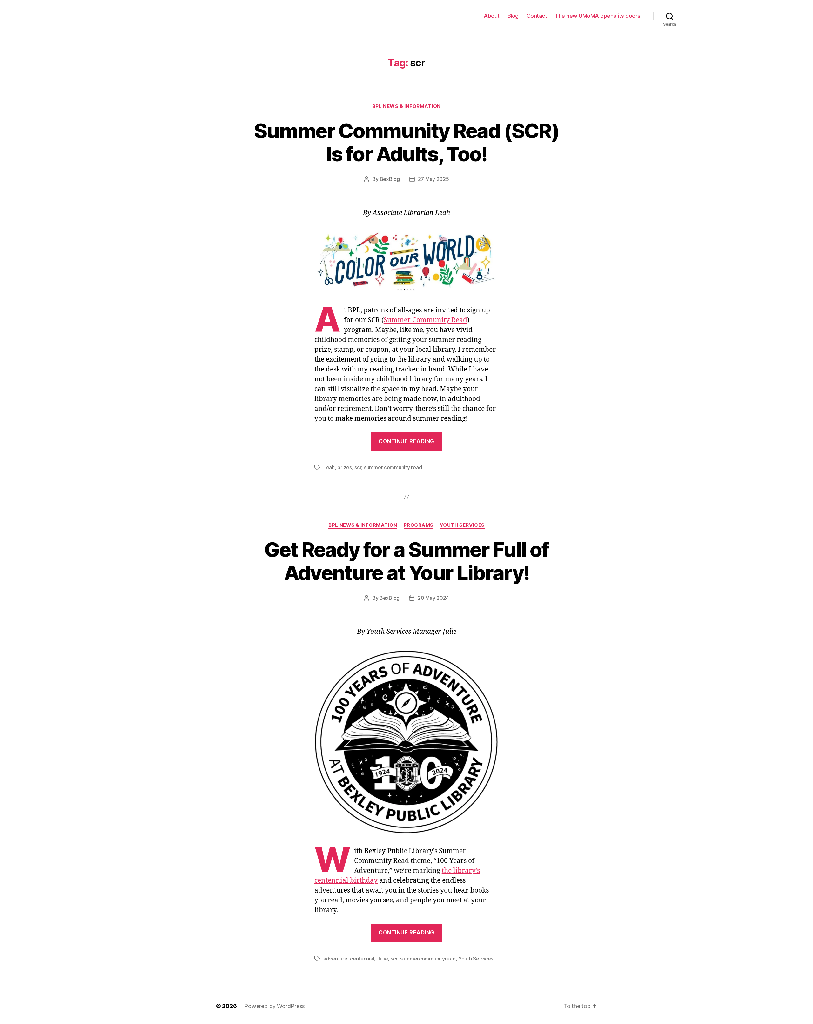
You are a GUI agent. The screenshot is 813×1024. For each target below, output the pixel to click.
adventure (335, 958)
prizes (344, 467)
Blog (513, 15)
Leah (329, 467)
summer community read (393, 467)
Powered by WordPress (274, 1006)
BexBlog (390, 179)
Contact (537, 15)
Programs (418, 525)
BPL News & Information (406, 106)
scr (357, 467)
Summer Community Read (425, 320)
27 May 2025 (433, 179)
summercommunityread (428, 958)
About (492, 15)
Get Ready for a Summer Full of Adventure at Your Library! (406, 561)
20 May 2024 (433, 598)
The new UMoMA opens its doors (598, 15)
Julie (382, 958)
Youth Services (462, 525)
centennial (362, 958)
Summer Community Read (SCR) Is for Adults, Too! (406, 142)
